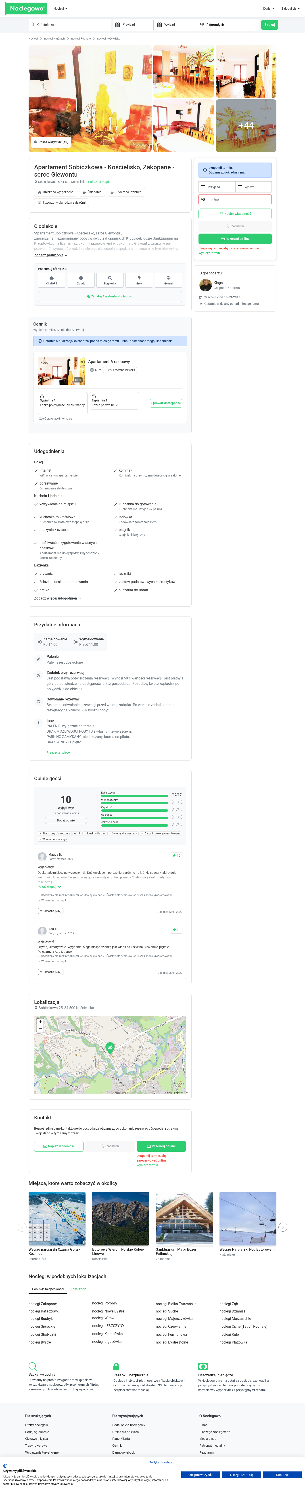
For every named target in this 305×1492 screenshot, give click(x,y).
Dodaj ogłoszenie (37, 1432)
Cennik (117, 1445)
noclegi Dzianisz (232, 1311)
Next (284, 1225)
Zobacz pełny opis (48, 255)
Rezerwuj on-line (238, 238)
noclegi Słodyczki (42, 1334)
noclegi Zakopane (43, 1304)
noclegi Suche (167, 1311)
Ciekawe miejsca (36, 1438)
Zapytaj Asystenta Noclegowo (112, 296)
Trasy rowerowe (36, 1445)
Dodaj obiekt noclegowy (128, 1425)
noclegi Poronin (104, 1303)
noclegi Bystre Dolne (172, 1342)
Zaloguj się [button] (289, 8)
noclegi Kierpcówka (107, 1334)
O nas (203, 1425)
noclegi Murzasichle (235, 1318)
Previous (22, 1229)
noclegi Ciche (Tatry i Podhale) (243, 1326)
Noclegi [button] (59, 8)
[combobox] (70, 25)
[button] (110, 1048)
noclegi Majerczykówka (174, 1318)
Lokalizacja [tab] (78, 1289)
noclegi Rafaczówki (44, 1311)
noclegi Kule (229, 1334)
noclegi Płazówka (233, 1342)
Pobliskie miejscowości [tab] (48, 1289)
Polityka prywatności (162, 1462)
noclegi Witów (103, 1318)
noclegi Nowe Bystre (108, 1311)
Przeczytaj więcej (58, 752)
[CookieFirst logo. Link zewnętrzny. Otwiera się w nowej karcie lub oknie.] (5, 1466)
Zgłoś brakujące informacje (55, 418)
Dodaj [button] (267, 8)
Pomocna (51, 911)
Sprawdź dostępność (166, 403)
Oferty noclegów (36, 1425)
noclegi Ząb (228, 1304)
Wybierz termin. (209, 253)
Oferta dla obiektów (126, 1432)
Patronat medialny (212, 1445)
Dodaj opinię (66, 820)
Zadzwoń (237, 226)
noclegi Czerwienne (171, 1326)
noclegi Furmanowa (171, 1334)
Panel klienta (121, 1438)
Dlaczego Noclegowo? (214, 1432)
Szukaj (269, 25)
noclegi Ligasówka (107, 1341)
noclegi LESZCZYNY (108, 1326)
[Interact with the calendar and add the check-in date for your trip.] (116, 25)
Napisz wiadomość (237, 213)
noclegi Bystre (40, 1342)
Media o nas (207, 1438)
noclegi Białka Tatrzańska (176, 1304)
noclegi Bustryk (41, 1318)
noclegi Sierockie (42, 1326)
